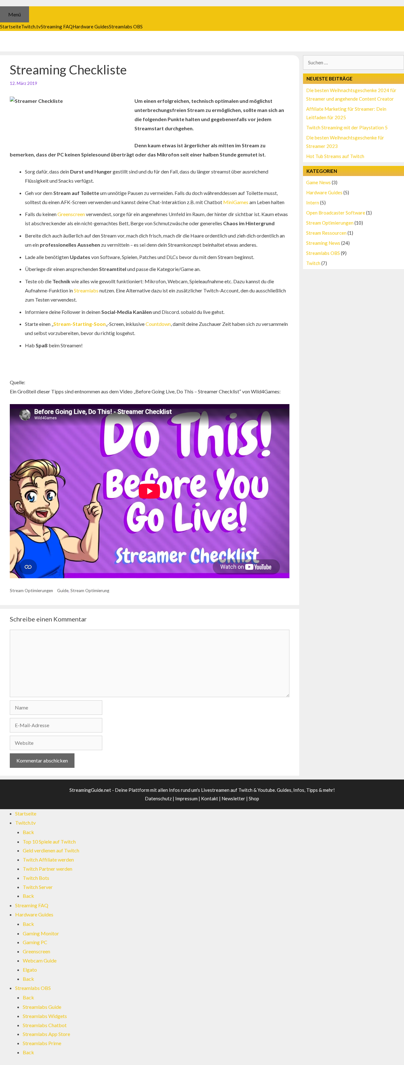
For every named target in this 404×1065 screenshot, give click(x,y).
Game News (318, 182)
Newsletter (233, 798)
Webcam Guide (39, 960)
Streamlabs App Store (46, 1034)
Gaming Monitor (41, 933)
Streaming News (323, 243)
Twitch (313, 263)
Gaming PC (35, 942)
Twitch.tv (25, 823)
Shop (254, 798)
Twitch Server (38, 887)
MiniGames (235, 202)
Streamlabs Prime (42, 1043)
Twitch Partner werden (47, 869)
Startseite (25, 813)
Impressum (186, 798)
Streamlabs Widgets (45, 1016)
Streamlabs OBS (323, 253)
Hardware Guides (324, 192)
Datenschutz (158, 798)
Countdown (158, 324)
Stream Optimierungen (31, 590)
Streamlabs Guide (42, 1007)
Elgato (30, 970)
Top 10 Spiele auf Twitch (49, 841)
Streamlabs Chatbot (45, 1025)
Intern (312, 202)
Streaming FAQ (31, 905)
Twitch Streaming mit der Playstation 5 (347, 127)
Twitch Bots (36, 878)
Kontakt (209, 798)
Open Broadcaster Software (335, 212)
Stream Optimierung (89, 590)
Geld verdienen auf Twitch (51, 850)
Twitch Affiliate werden (48, 859)
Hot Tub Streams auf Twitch (335, 156)
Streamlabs (86, 290)
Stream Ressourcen (326, 233)
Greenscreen (71, 214)
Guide (62, 590)
